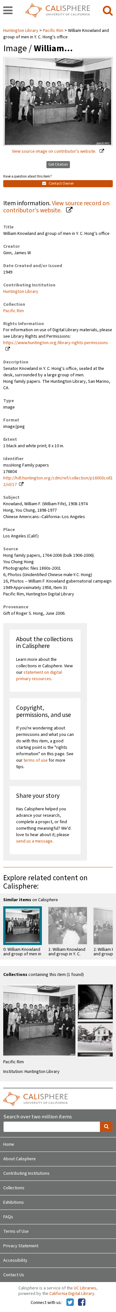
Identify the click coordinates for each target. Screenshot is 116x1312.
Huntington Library (21, 30)
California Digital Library (71, 1293)
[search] (108, 11)
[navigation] (8, 11)
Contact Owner (61, 183)
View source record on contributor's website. (56, 207)
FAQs (8, 1217)
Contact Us (13, 1275)
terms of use (36, 760)
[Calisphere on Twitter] (70, 1303)
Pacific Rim (53, 30)
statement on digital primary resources (39, 675)
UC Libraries (85, 1288)
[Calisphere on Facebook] (81, 1303)
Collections (13, 1188)
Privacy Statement (20, 1246)
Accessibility (15, 1260)
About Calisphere (19, 1159)
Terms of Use (16, 1231)
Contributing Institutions (26, 1173)
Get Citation (58, 164)
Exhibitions (13, 1202)
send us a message (34, 841)
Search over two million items (37, 1117)
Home (8, 1144)
